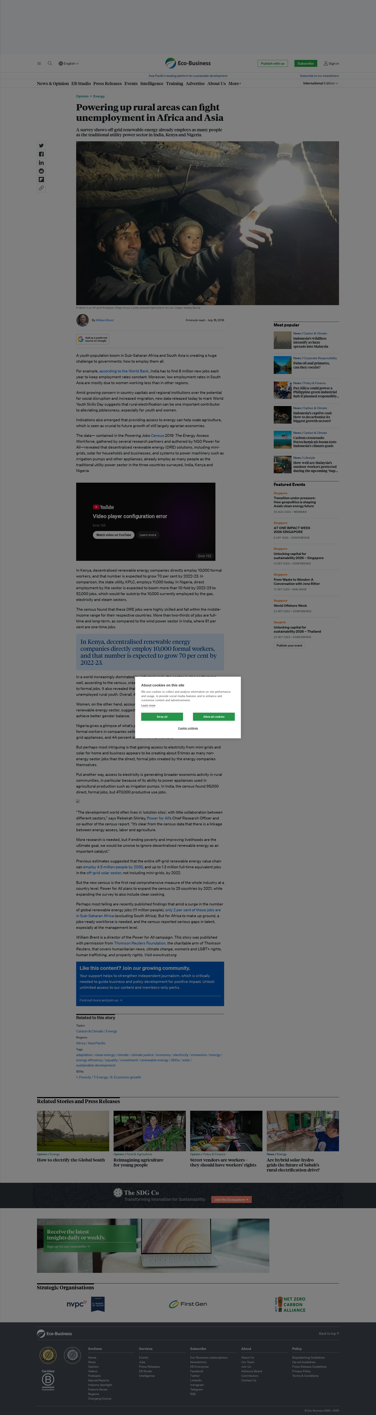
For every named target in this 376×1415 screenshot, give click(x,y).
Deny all (162, 716)
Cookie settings (188, 728)
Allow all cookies (214, 716)
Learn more (148, 705)
